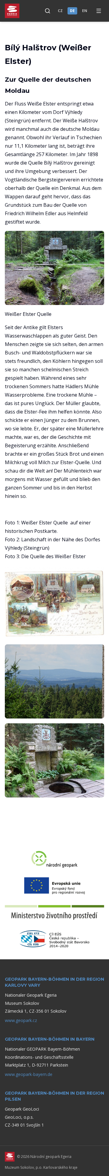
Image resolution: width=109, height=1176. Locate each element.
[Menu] (98, 10)
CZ (60, 10)
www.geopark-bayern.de (28, 1074)
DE (72, 10)
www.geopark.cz (21, 1020)
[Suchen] (47, 10)
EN (84, 10)
